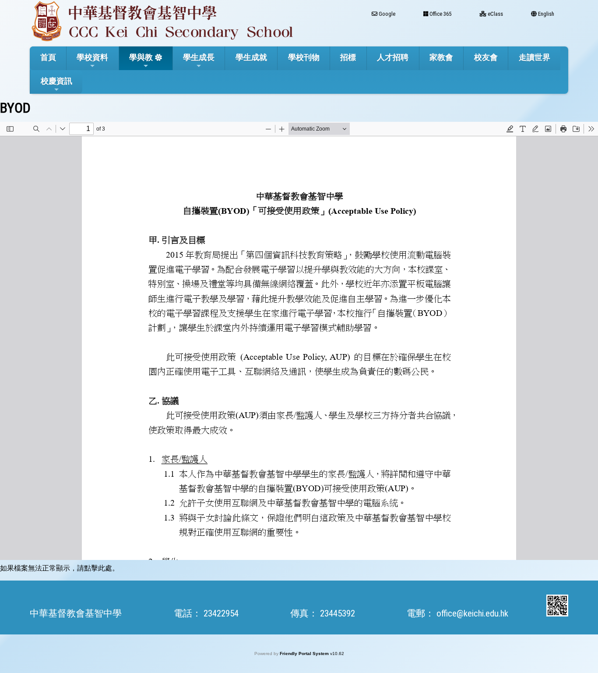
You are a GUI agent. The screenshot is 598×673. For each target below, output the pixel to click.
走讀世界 (534, 57)
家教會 (441, 57)
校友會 (486, 57)
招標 (348, 57)
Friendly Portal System (305, 653)
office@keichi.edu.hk (472, 613)
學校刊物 (304, 57)
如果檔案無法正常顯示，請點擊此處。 (59, 568)
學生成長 (199, 57)
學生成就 (251, 57)
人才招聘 (392, 57)
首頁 (48, 57)
